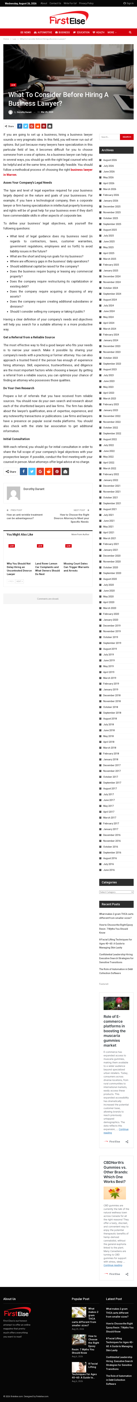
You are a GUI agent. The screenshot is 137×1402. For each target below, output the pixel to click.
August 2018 (110, 718)
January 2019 (110, 689)
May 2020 (108, 596)
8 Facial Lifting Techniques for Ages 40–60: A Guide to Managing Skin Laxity (115, 943)
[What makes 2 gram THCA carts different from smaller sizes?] (79, 1312)
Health (100, 32)
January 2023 (110, 410)
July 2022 (108, 445)
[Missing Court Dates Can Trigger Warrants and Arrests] (76, 551)
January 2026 (110, 200)
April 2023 (108, 393)
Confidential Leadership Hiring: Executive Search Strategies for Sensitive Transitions (116, 958)
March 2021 (109, 538)
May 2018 (108, 736)
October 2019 (110, 637)
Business (64, 32)
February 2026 (111, 195)
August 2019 (110, 649)
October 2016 (110, 846)
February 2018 (111, 753)
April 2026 (108, 183)
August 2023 (110, 369)
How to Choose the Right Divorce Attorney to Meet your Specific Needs (71, 518)
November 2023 (112, 352)
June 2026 (109, 171)
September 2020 (112, 573)
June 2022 (109, 451)
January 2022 (110, 480)
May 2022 (108, 456)
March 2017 (109, 817)
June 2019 (109, 660)
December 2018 (111, 695)
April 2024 (108, 323)
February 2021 (111, 544)
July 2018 (108, 724)
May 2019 (108, 666)
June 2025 (109, 241)
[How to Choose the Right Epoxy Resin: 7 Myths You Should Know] (79, 1339)
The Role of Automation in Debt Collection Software (119, 1380)
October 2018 (110, 707)
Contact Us (55, 3)
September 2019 (112, 643)
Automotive (45, 32)
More (111, 32)
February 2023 (111, 404)
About (44, 3)
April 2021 (108, 532)
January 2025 (110, 270)
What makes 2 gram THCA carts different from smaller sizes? (117, 1313)
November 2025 (112, 212)
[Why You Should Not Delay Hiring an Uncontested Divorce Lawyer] (19, 551)
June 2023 (109, 381)
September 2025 (112, 224)
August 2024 (110, 299)
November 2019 (112, 631)
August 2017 (110, 788)
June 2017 (109, 800)
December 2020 (111, 555)
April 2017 (108, 811)
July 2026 (108, 166)
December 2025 (111, 206)
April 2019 (108, 672)
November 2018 (112, 701)
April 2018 (108, 742)
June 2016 (109, 870)
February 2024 (111, 334)
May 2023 (108, 387)
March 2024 (109, 328)
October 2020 (110, 567)
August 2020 (110, 579)
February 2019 (111, 683)
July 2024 (108, 305)
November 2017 (112, 771)
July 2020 (108, 585)
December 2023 (111, 346)
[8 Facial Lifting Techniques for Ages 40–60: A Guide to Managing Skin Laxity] (79, 1367)
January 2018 (110, 759)
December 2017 (111, 765)
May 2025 (108, 247)
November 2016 (112, 841)
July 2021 (108, 515)
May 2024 (108, 317)
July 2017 (108, 794)
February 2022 (111, 474)
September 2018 (112, 712)
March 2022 (109, 468)
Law (13, 85)
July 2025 (108, 235)
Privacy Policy (86, 3)
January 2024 (110, 340)
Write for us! (70, 3)
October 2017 (110, 777)
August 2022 (110, 439)
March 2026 (109, 189)
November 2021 (112, 491)
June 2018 (109, 730)
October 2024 (110, 288)
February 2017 (111, 823)
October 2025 (110, 218)
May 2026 (108, 177)
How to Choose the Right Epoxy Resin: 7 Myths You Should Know (116, 929)
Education (83, 32)
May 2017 (108, 806)
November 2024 (112, 282)
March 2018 (109, 747)
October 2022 (110, 427)
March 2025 (109, 259)
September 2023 (112, 363)
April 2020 (108, 602)
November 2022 (112, 422)
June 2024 (109, 311)
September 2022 (112, 433)
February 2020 (111, 614)
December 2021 (111, 486)
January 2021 (110, 550)
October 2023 (110, 358)
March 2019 (109, 678)
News (27, 32)
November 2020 (112, 561)
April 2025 (108, 253)
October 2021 (110, 497)
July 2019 (108, 654)
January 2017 (110, 829)
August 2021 (110, 509)
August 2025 (110, 229)
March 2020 (109, 608)
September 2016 (112, 852)
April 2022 (108, 462)
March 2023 (109, 398)
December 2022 (111, 416)
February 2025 (111, 264)
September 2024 (112, 294)
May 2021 (108, 526)
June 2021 (109, 520)
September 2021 (112, 503)
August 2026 (110, 160)
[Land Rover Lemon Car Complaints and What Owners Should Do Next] (48, 551)
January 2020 (110, 619)
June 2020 (109, 590)
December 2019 (111, 625)
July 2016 (108, 864)
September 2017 (112, 782)
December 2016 (111, 835)
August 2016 (110, 858)
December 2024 (111, 276)
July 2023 (108, 375)
